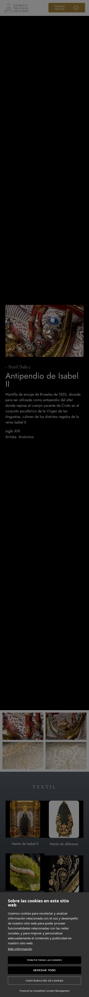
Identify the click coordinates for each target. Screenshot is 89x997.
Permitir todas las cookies (44, 960)
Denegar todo (44, 970)
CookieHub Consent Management (51, 990)
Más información (20, 949)
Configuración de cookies (44, 980)
